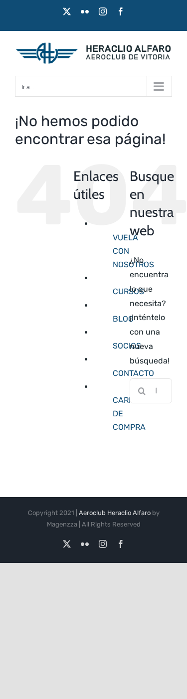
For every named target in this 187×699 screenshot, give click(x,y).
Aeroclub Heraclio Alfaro (115, 513)
